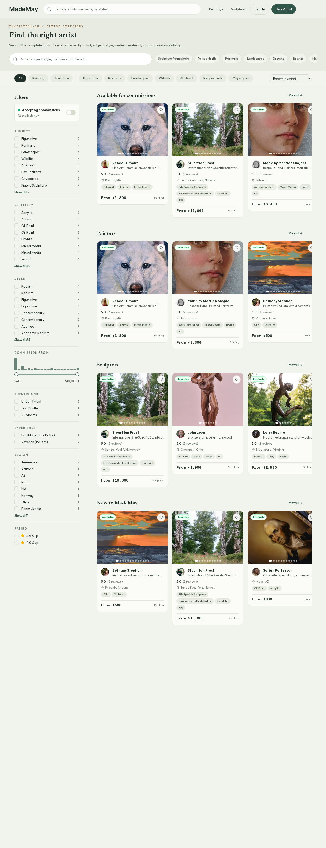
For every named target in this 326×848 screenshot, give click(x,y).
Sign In (259, 9)
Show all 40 (22, 266)
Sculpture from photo (173, 58)
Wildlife (164, 78)
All (20, 78)
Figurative (90, 78)
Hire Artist (284, 9)
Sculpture (238, 9)
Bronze (298, 58)
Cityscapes (241, 78)
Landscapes (255, 58)
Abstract (186, 78)
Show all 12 (21, 192)
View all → (296, 95)
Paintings (216, 9)
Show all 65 (22, 340)
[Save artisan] (161, 110)
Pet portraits (207, 58)
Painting (38, 78)
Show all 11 (21, 515)
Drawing (278, 58)
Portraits (231, 58)
